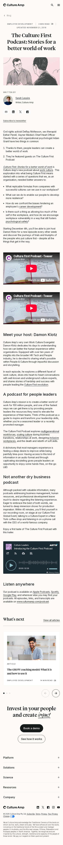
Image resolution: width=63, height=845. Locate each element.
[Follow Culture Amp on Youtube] (56, 819)
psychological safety (17, 221)
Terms (38, 826)
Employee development (20, 24)
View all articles (51, 620)
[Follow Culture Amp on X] (40, 819)
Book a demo (31, 728)
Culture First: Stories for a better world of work (27, 166)
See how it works (31, 739)
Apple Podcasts (41, 591)
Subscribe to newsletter (14, 121)
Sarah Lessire (23, 98)
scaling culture (24, 434)
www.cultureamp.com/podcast (33, 601)
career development (30, 206)
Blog (9, 15)
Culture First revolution (36, 384)
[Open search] (52, 5)
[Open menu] (58, 5)
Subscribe (31, 826)
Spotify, (55, 591)
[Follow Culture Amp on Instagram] (51, 819)
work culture (46, 170)
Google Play (9, 595)
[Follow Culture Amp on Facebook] (45, 819)
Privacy (44, 826)
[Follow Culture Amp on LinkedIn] (35, 819)
